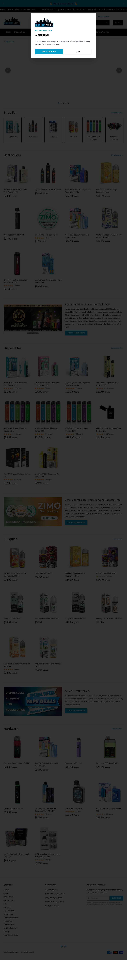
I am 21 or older (49, 51)
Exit (78, 51)
